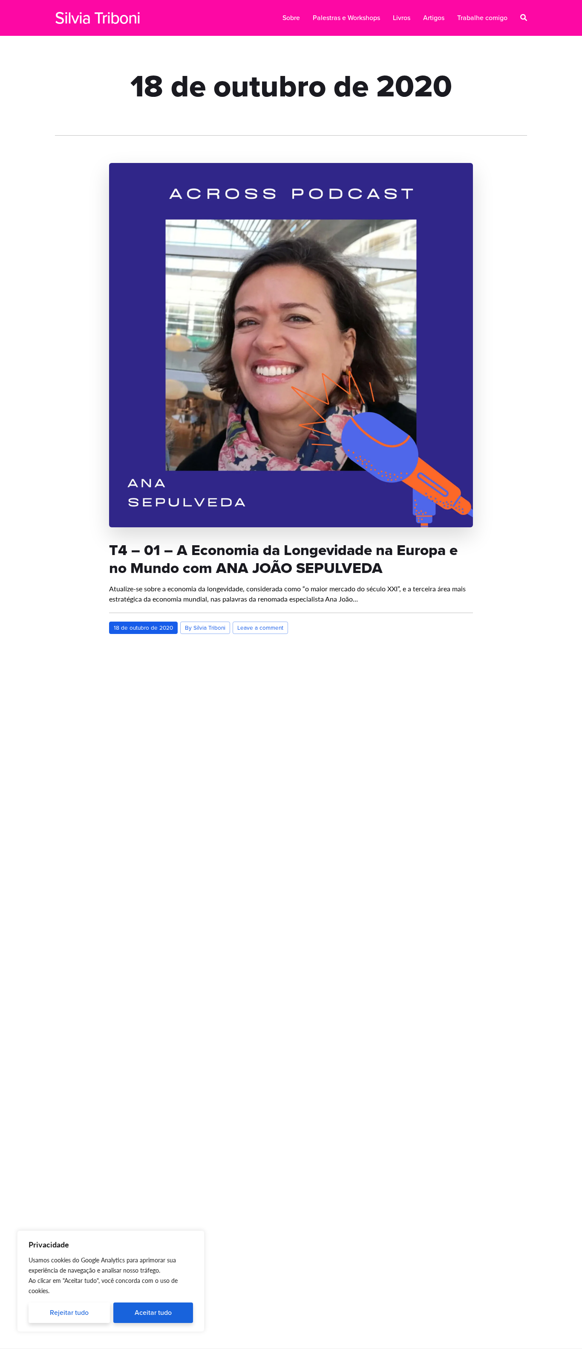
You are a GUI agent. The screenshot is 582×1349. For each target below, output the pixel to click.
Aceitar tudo (153, 1312)
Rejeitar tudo (69, 1312)
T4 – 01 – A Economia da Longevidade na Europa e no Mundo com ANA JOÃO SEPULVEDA (283, 559)
